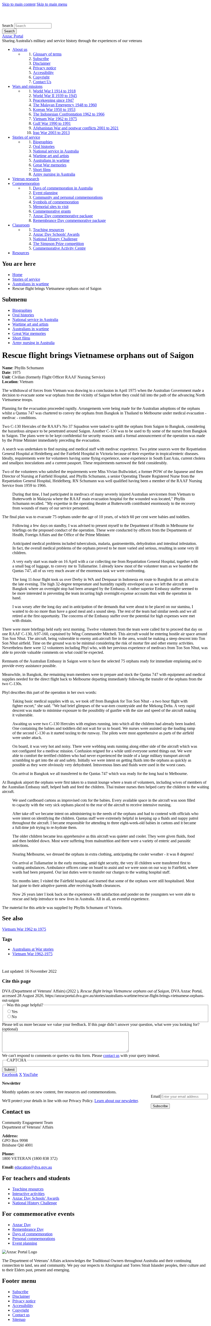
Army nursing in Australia (33, 342)
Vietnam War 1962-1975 (32, 954)
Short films (21, 338)
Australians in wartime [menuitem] (51, 160)
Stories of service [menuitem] (26, 137)
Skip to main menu (52, 4)
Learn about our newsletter (116, 1100)
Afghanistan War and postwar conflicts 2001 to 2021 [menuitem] (76, 128)
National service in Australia (35, 319)
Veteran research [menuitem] (25, 179)
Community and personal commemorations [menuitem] (68, 197)
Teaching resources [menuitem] (48, 230)
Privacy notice (24, 1301)
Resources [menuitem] (20, 253)
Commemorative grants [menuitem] (52, 211)
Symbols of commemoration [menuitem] (56, 202)
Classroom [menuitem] (21, 225)
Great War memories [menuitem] (49, 165)
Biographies (22, 310)
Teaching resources (27, 1189)
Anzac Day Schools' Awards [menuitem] (56, 234)
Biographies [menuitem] (42, 142)
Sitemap (18, 1319)
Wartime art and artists (30, 324)
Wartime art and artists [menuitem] (51, 156)
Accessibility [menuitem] (43, 72)
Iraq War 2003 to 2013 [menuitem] (51, 132)
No (14, 1017)
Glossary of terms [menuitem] (47, 54)
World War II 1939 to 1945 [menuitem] (55, 95)
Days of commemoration (32, 1234)
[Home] (39, 20)
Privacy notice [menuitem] (44, 68)
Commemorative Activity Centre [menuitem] (59, 248)
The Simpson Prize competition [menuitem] (58, 243)
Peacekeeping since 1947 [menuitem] (53, 100)
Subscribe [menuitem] (41, 58)
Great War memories (29, 333)
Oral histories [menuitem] (44, 146)
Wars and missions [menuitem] (27, 86)
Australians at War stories (33, 949)
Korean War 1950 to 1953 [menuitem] (54, 109)
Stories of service (26, 279)
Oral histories (23, 315)
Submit (9, 1070)
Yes (14, 1011)
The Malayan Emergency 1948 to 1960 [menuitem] (65, 105)
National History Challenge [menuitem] (55, 239)
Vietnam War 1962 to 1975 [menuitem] (55, 119)
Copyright (20, 1310)
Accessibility (22, 1305)
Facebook (10, 1074)
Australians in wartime (30, 284)
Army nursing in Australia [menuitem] (54, 174)
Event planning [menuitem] (45, 193)
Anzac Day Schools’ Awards (35, 1198)
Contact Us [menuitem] (42, 82)
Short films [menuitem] (42, 169)
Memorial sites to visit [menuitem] (50, 206)
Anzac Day (21, 1225)
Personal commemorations (33, 1238)
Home (17, 274)
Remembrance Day (28, 1229)
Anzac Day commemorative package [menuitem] (63, 216)
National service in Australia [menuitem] (56, 151)
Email (155, 1096)
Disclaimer (21, 1296)
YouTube (30, 1074)
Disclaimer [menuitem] (41, 63)
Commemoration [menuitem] (26, 183)
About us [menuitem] (19, 49)
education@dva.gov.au (33, 1167)
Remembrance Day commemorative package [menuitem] (69, 220)
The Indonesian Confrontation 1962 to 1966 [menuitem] (68, 114)
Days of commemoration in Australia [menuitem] (63, 188)
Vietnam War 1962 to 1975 (24, 929)
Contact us (21, 1315)
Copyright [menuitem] (41, 77)
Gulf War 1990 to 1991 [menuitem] (52, 123)
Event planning (24, 1243)
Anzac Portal (12, 36)
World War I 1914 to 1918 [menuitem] (54, 91)
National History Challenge (34, 1203)
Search (7, 25)
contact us (111, 1055)
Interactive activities (28, 1193)
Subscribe (20, 1292)
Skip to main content (19, 4)
